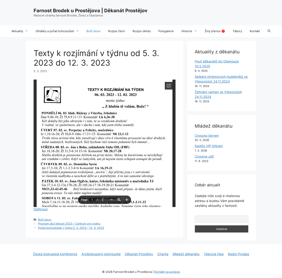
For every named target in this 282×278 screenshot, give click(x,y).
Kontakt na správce (167, 272)
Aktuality (17, 31)
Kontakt (255, 31)
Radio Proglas (238, 254)
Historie (186, 31)
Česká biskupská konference (55, 254)
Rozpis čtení (116, 31)
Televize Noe (214, 254)
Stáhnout (41, 209)
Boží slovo (94, 31)
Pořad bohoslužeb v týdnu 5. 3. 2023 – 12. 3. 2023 (71, 227)
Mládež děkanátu (186, 254)
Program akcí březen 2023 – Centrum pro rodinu (69, 223)
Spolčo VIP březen (209, 146)
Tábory (237, 31)
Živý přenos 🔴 (215, 31)
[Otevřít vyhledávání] (269, 31)
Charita (162, 254)
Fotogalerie (166, 31)
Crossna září (204, 156)
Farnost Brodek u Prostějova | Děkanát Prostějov (91, 10)
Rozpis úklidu (142, 31)
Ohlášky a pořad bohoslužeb (55, 31)
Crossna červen (207, 136)
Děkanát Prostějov (139, 254)
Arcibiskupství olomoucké (101, 254)
